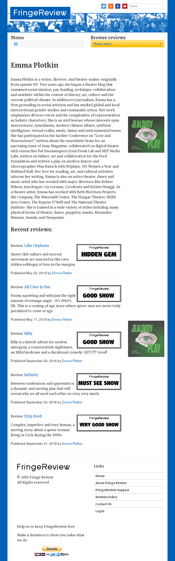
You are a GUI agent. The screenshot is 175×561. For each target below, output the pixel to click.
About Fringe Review (111, 483)
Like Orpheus (36, 245)
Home (100, 476)
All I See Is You (37, 287)
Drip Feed (33, 416)
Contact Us (103, 504)
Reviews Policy (106, 497)
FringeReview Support (112, 490)
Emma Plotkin (62, 272)
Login (99, 511)
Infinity (31, 375)
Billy (28, 333)
